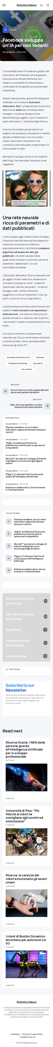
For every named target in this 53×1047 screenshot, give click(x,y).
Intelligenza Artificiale (17, 363)
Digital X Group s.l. (30, 1043)
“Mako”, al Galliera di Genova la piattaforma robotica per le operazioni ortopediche (25, 445)
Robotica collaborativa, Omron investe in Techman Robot (25, 488)
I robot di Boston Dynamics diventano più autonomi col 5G (26, 939)
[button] (4, 5)
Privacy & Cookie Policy (32, 1034)
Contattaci (15, 1034)
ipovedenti (38, 363)
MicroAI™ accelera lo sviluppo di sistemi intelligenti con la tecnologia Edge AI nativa (26, 461)
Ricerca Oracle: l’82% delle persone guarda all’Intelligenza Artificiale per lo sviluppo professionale (25, 749)
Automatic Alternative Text (18, 357)
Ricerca (13, 30)
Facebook (40, 357)
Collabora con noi (27, 1037)
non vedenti (26, 369)
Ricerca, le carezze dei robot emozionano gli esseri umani (26, 878)
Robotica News (26, 5)
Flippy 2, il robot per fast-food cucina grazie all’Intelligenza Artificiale (24, 475)
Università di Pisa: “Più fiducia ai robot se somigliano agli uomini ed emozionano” (24, 815)
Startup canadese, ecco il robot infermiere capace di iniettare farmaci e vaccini (26, 429)
